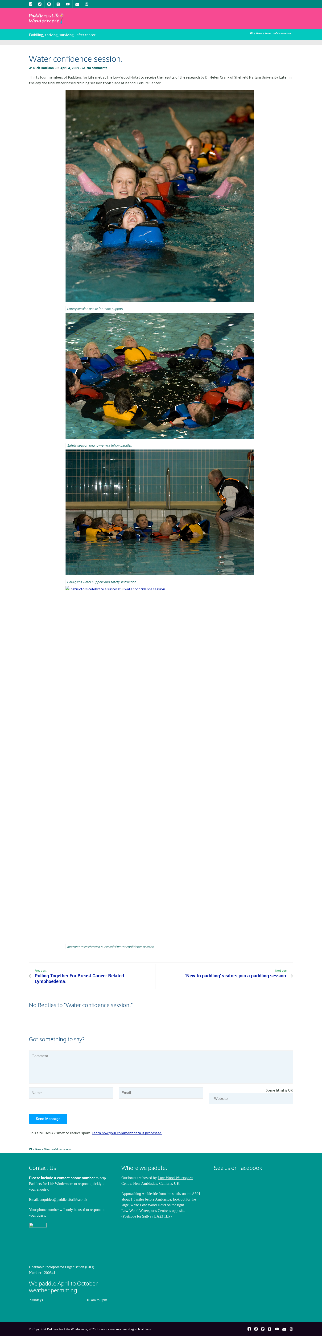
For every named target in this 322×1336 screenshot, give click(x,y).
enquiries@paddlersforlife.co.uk (63, 1199)
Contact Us (278, 22)
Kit (254, 22)
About (114, 22)
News (160, 22)
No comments (97, 68)
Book (236, 22)
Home (92, 22)
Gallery (182, 22)
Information (210, 22)
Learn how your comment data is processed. (127, 1132)
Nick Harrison (43, 68)
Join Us (137, 22)
